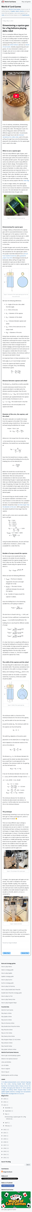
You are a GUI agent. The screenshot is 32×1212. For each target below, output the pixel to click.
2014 (4, 1154)
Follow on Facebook (7, 1185)
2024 (4, 1102)
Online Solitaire (14, 45)
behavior (23, 1082)
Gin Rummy (11, 1086)
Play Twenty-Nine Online (8, 1036)
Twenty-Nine (4, 1093)
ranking (11, 1090)
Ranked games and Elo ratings (9, 1075)
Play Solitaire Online (6, 1043)
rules (3, 15)
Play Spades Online (6, 1016)
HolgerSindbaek (7, 1172)
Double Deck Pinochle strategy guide (11, 993)
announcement (12, 1082)
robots (15, 1090)
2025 (4, 1099)
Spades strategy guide (7, 976)
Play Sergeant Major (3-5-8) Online (10, 1039)
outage (3, 1090)
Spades (13, 11)
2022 (5, 1129)
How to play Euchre (6, 980)
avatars (19, 1082)
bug (27, 1082)
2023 (5, 1105)
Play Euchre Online (6, 1020)
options (28, 1088)
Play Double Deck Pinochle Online (10, 1026)
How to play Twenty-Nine (8, 999)
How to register (5, 1068)
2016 (4, 1148)
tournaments (27, 1092)
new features (16, 1088)
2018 (4, 1142)
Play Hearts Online (6, 1013)
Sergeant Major (22, 1090)
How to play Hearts (6, 966)
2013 (4, 1157)
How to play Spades (6, 973)
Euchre (22, 11)
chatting (14, 1084)
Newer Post (25, 953)
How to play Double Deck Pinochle (10, 989)
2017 (4, 1145)
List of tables (5, 1065)
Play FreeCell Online (6, 1046)
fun (7, 1086)
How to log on (5, 1072)
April (6, 1123)
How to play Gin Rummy (8, 986)
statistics (12, 1092)
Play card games (26, 1)
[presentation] (7, 304)
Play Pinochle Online (6, 1030)
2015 (4, 1151)
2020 (5, 1136)
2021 (4, 1133)
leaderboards (25, 15)
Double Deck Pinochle (24, 1084)
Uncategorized (12, 1093)
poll (7, 1090)
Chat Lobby (7, 1084)
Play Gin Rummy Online (7, 1023)
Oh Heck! (23, 1088)
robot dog (26, 180)
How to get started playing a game (10, 1055)
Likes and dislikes (6, 1062)
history (21, 1086)
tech (22, 1092)
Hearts (17, 11)
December (8, 1108)
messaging (10, 1088)
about (6, 1082)
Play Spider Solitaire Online (8, 1049)
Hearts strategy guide (7, 970)
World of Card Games (11, 6)
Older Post (7, 953)
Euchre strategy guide (7, 983)
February (7, 1126)
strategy (18, 1092)
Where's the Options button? (9, 1059)
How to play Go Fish (7, 996)
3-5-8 (2, 1082)
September (8, 1111)
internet (26, 1086)
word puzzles (20, 1093)
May (6, 1114)
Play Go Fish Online (6, 1033)
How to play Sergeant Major (9, 1003)
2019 (4, 1139)
